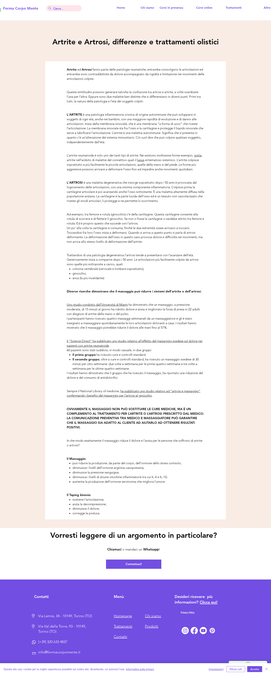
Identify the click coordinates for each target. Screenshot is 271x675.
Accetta (254, 669)
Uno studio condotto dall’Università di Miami (97, 304)
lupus (140, 160)
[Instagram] (185, 630)
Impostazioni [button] (216, 669)
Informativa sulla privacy (140, 669)
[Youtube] (203, 630)
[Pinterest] (212, 630)
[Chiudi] (266, 669)
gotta (197, 155)
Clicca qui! (209, 602)
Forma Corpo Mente (20, 8)
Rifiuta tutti (236, 669)
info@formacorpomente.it (59, 652)
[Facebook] (194, 630)
